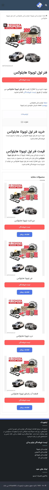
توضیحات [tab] (24, 114)
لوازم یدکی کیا (42, 457)
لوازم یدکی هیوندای (41, 455)
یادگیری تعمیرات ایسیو (40, 476)
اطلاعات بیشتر (24, 234)
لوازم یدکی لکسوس (41, 452)
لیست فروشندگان (29, 92)
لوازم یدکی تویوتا (36, 16)
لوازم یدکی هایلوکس (22, 16)
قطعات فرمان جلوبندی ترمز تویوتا (30, 105)
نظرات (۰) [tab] (24, 122)
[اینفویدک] (39, 5)
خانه (44, 16)
